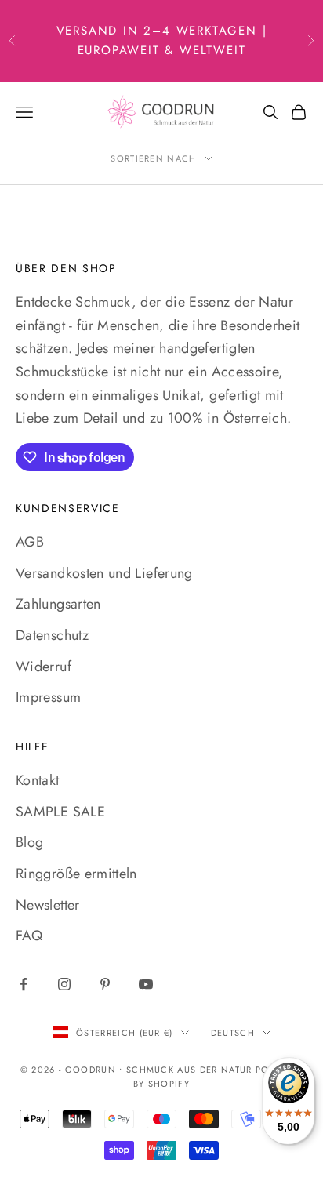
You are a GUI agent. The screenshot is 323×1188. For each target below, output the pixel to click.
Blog (29, 842)
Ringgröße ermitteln (76, 873)
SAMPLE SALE (60, 811)
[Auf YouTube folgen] (146, 984)
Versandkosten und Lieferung (104, 573)
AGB (30, 542)
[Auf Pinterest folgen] (105, 984)
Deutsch (233, 1032)
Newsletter (48, 905)
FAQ (29, 935)
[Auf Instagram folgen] (64, 984)
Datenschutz (52, 635)
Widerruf (43, 666)
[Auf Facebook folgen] (23, 984)
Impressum (48, 697)
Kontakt (38, 780)
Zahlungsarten (58, 604)
